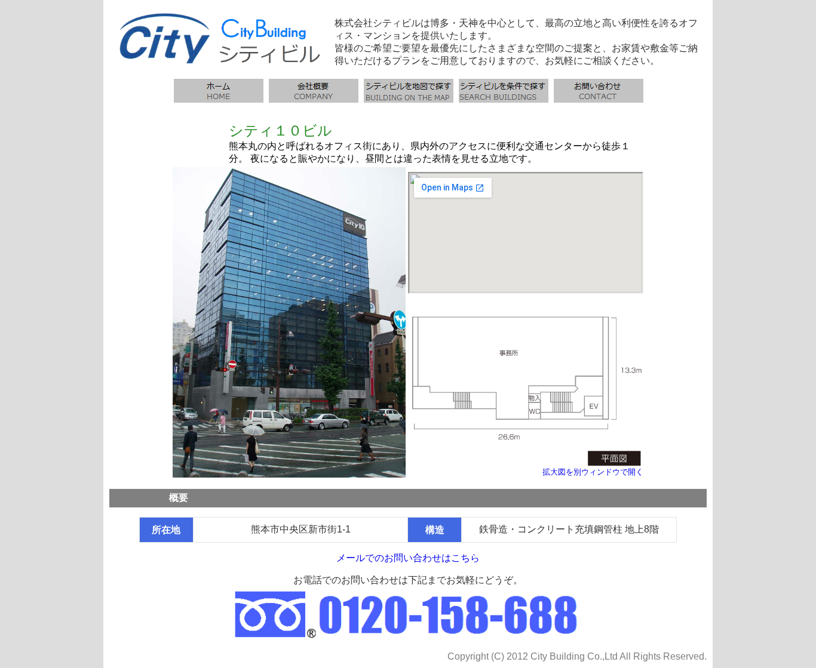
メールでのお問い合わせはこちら (408, 558)
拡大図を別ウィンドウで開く (592, 471)
